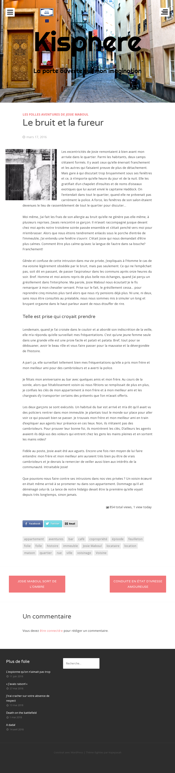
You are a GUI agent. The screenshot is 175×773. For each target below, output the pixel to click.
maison (29, 553)
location (130, 546)
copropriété (98, 539)
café (81, 539)
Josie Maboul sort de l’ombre (37, 584)
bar (70, 539)
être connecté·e (51, 631)
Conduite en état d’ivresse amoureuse (137, 584)
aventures (56, 539)
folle (38, 546)
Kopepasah (115, 752)
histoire (52, 546)
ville (69, 553)
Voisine (101, 553)
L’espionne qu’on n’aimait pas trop (28, 672)
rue (59, 553)
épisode (118, 539)
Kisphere (87, 41)
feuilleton (135, 539)
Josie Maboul (92, 546)
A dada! (10, 725)
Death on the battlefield (21, 713)
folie (27, 546)
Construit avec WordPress (68, 752)
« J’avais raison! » (17, 684)
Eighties (99, 752)
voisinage (84, 553)
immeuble (70, 546)
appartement (34, 539)
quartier (46, 553)
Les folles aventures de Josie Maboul (56, 114)
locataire (112, 546)
